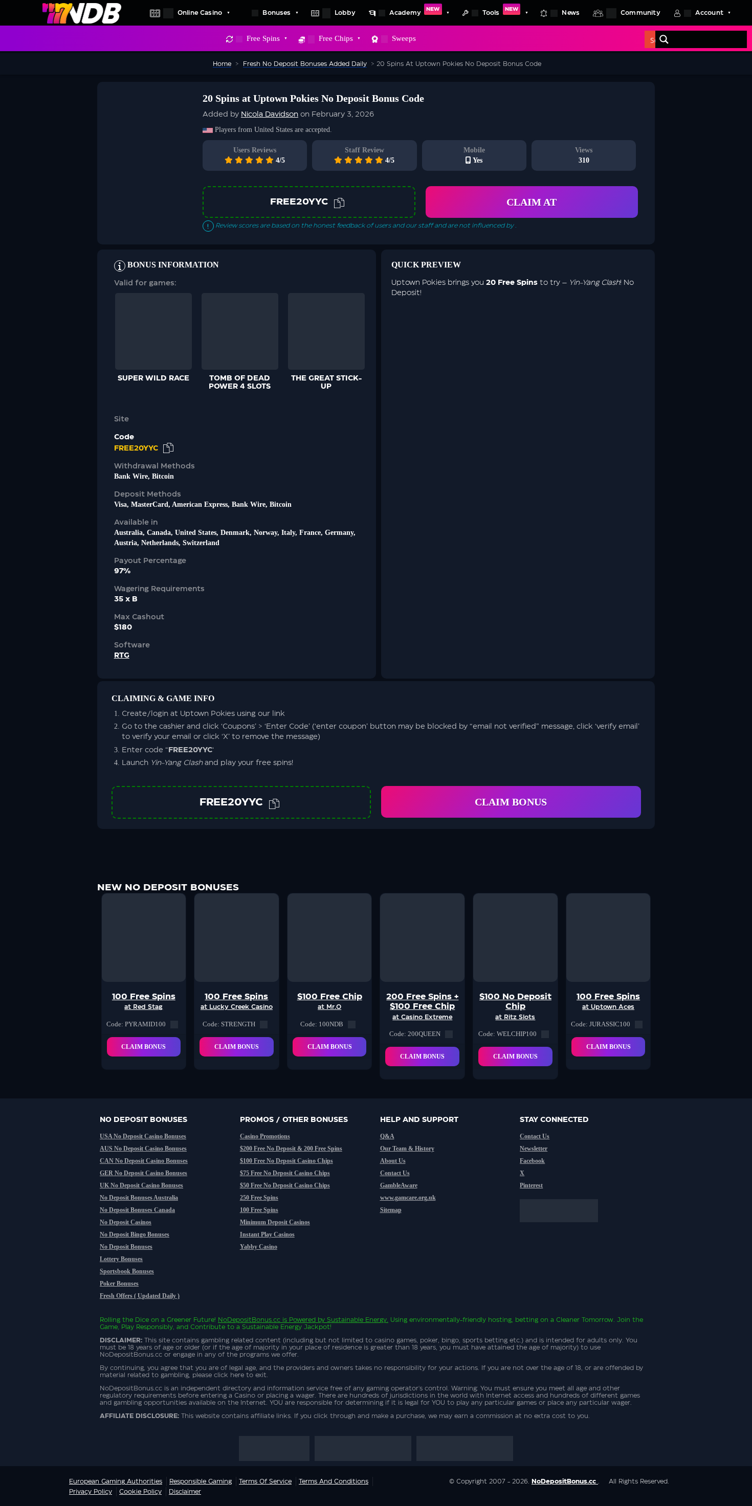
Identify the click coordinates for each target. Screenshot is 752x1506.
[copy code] (339, 202)
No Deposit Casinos (125, 1222)
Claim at (531, 202)
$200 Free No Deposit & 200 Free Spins (291, 1148)
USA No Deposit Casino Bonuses (143, 1136)
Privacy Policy (90, 1492)
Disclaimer (185, 1492)
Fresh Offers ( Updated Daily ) (140, 1295)
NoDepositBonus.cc (249, 1320)
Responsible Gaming (200, 1481)
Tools (500, 11)
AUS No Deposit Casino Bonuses (143, 1148)
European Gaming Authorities (115, 1481)
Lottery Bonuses (121, 1259)
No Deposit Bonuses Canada (137, 1209)
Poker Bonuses (119, 1283)
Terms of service (265, 1481)
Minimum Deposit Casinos (275, 1222)
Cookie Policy (140, 1492)
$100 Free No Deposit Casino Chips (286, 1160)
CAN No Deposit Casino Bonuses (144, 1160)
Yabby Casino (258, 1246)
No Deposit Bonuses (126, 1246)
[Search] (664, 39)
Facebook (532, 1160)
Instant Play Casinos (267, 1234)
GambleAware (398, 1185)
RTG (121, 655)
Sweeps (404, 38)
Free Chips (336, 38)
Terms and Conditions (333, 1481)
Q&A (387, 1136)
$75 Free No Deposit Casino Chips (285, 1173)
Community (640, 13)
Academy (414, 11)
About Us (393, 1160)
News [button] (571, 13)
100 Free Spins (259, 1209)
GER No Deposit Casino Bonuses (143, 1173)
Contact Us (395, 1173)
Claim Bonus (511, 801)
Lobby (345, 13)
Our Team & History (407, 1148)
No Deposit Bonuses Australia (139, 1197)
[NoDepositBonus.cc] (82, 13)
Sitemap (391, 1209)
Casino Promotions (265, 1136)
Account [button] (709, 13)
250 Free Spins (259, 1197)
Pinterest (531, 1185)
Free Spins (263, 38)
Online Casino (200, 13)
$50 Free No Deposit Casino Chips (285, 1185)
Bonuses (276, 13)
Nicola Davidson (269, 114)
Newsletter (533, 1148)
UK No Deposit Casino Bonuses (141, 1185)
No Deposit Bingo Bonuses (134, 1234)
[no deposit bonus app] (564, 1227)
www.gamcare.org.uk (408, 1197)
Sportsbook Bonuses (127, 1271)
